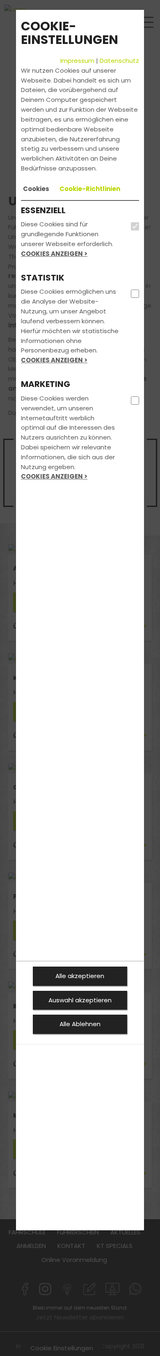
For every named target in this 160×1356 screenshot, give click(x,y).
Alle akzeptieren (79, 976)
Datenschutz (119, 60)
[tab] (36, 189)
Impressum (77, 60)
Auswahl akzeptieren (80, 1000)
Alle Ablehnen (80, 1024)
